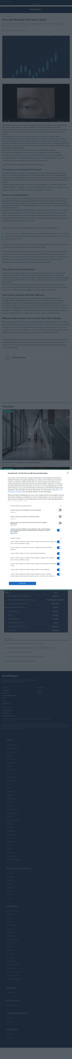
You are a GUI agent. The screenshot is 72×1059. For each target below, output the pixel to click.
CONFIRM (22, 583)
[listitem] (36, 506)
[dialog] (36, 529)
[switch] (59, 510)
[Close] (68, 473)
